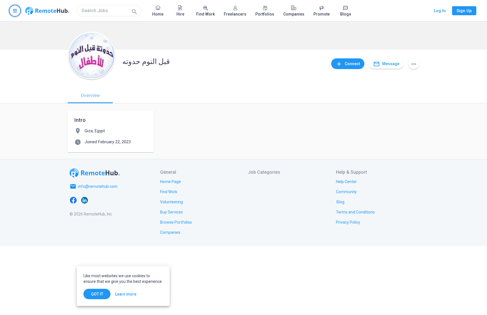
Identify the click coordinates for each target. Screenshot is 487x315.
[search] (109, 11)
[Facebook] (73, 200)
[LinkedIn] (84, 200)
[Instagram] (107, 200)
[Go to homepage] (47, 10)
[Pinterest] (118, 200)
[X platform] (95, 200)
